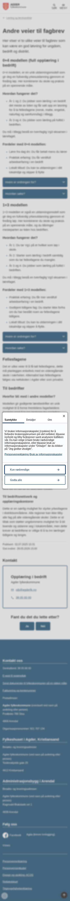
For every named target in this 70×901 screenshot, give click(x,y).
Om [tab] (50, 419)
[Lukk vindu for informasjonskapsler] (64, 416)
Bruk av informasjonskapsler (45, 454)
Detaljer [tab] (31, 419)
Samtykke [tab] (11, 419)
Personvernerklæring (17, 454)
